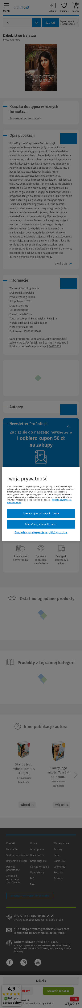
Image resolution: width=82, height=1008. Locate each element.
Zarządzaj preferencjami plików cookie (41, 532)
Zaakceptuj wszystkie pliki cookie (41, 513)
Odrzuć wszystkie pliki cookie (41, 524)
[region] (41, 504)
